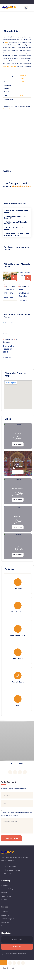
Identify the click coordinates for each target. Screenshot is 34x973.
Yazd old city (7, 109)
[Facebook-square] (14, 963)
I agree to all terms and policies (15, 954)
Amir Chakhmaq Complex (24, 292)
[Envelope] (23, 963)
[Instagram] (18, 963)
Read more (8, 297)
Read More (7, 171)
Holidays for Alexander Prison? (14, 229)
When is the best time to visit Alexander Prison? (16, 234)
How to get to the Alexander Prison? (16, 211)
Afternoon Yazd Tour (9, 66)
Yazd (6, 42)
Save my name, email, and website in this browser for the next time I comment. (16, 814)
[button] (17, 211)
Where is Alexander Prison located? (15, 217)
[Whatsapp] (10, 963)
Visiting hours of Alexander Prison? (15, 223)
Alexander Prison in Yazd (8, 349)
